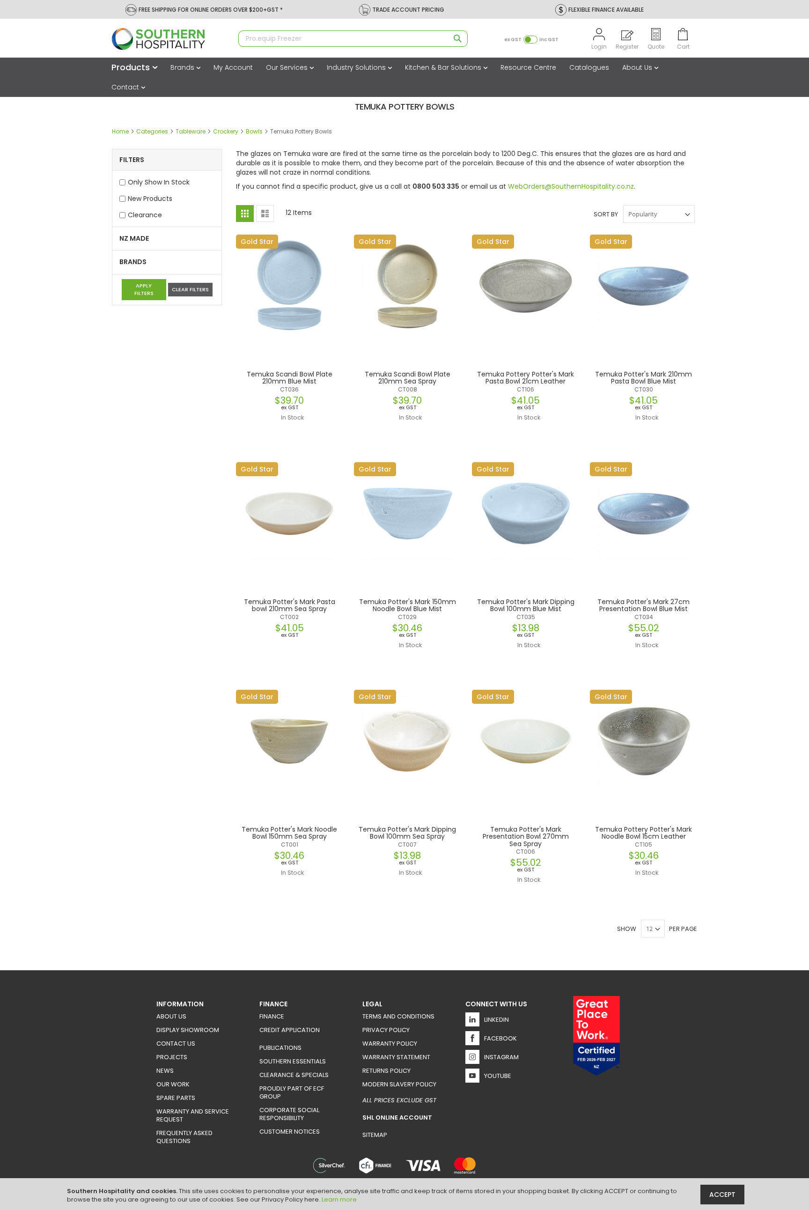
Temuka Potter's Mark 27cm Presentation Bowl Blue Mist (643, 605)
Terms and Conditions (398, 1016)
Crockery (226, 131)
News (165, 1070)
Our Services (287, 67)
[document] (406, 1194)
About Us (638, 67)
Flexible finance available (606, 10)
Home (121, 131)
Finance (271, 1016)
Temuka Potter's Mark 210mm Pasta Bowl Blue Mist (643, 377)
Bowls (255, 131)
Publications (280, 1047)
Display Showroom (187, 1030)
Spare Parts (175, 1097)
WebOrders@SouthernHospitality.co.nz (571, 186)
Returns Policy (386, 1070)
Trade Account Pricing (408, 10)
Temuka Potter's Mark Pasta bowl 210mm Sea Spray (289, 605)
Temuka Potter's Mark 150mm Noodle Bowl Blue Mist (407, 605)
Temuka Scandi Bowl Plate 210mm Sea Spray (407, 377)
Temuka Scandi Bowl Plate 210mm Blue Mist (289, 377)
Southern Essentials (292, 1061)
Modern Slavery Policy (399, 1084)
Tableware (191, 131)
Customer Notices (289, 1131)
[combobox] (353, 38)
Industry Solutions (357, 67)
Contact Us (175, 1043)
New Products (150, 198)
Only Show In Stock (159, 182)
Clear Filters (190, 289)
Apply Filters (144, 289)
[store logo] (170, 39)
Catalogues (589, 67)
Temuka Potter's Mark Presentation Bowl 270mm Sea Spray (526, 836)
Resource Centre (528, 67)
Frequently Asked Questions (184, 1137)
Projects (171, 1057)
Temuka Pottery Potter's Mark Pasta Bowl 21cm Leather (525, 377)
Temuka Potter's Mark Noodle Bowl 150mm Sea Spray (289, 833)
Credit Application (289, 1030)
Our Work (173, 1084)
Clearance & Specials (294, 1074)
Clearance (145, 215)
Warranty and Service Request (192, 1115)
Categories (152, 131)
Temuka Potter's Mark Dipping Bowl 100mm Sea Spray (407, 833)
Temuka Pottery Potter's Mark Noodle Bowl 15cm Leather (643, 833)
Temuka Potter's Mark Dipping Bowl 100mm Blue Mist (525, 605)
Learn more (339, 1199)
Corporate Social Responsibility (289, 1114)
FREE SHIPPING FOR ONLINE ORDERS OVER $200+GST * (211, 10)
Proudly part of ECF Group (291, 1092)
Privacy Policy (386, 1030)
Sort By (606, 214)
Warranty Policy (389, 1043)
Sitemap (374, 1134)
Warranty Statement (396, 1057)
